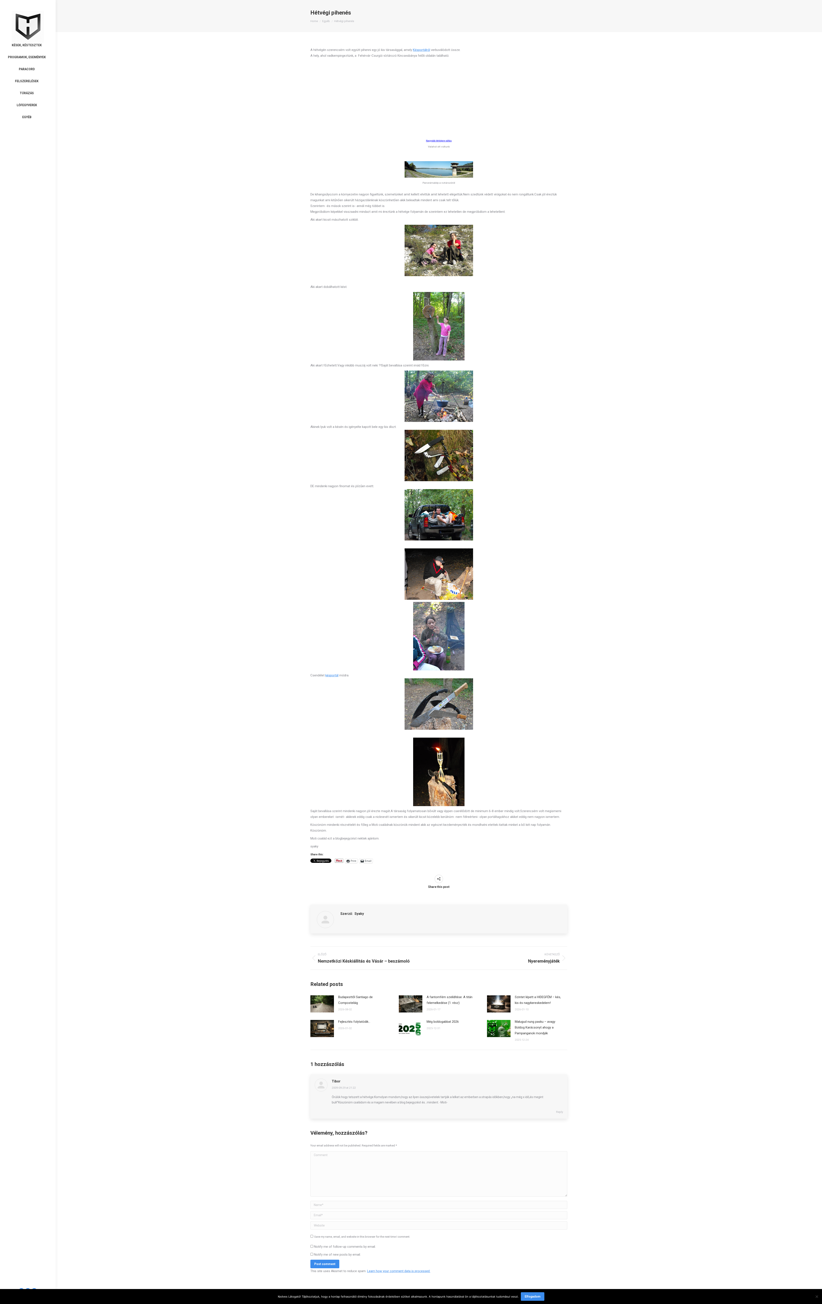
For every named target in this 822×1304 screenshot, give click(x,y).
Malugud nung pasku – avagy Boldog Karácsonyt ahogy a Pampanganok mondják (535, 1027)
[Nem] (817, 1296)
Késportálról (421, 50)
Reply (559, 1111)
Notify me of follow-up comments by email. (345, 1247)
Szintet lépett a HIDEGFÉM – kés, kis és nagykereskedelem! (538, 1000)
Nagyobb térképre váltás (439, 140)
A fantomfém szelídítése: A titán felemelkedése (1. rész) (449, 1000)
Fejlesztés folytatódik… (354, 1022)
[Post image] (322, 1003)
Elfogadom (533, 1296)
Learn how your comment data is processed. (398, 1271)
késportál (331, 675)
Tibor (336, 1081)
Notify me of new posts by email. (337, 1254)
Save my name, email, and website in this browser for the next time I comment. (362, 1236)
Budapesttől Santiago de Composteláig (355, 1000)
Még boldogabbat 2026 (443, 1022)
